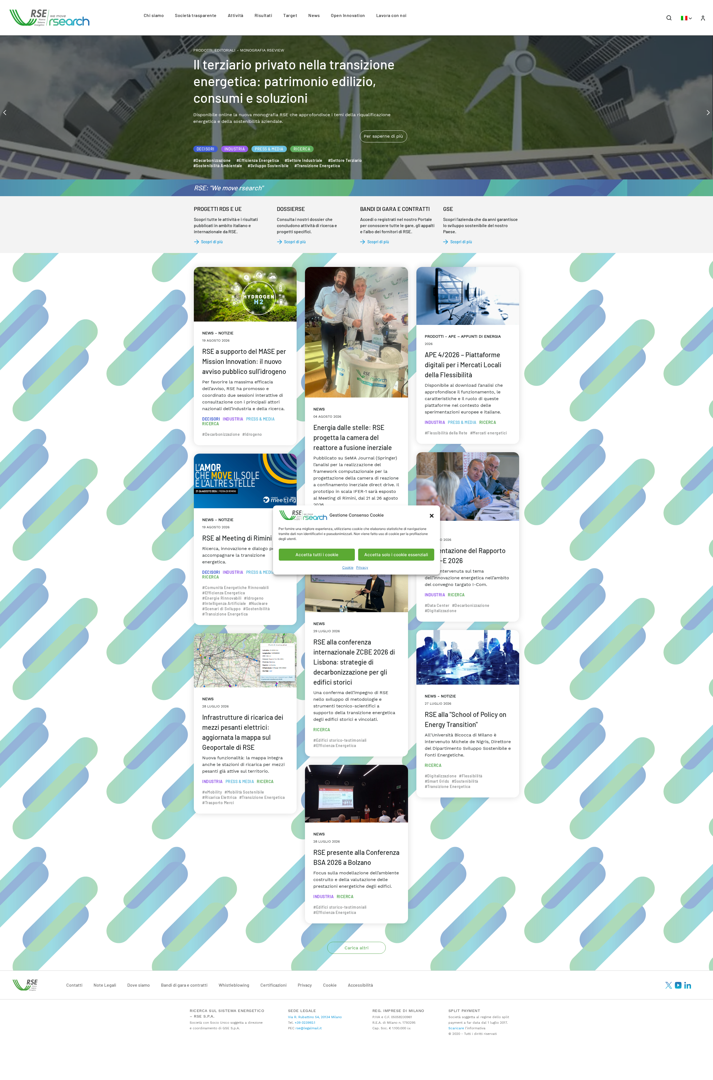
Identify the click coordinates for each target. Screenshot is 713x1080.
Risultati (263, 15)
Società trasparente (196, 15)
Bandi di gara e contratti (184, 984)
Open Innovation (348, 15)
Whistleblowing (234, 984)
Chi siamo (154, 15)
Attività (235, 15)
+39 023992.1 (304, 1023)
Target (290, 15)
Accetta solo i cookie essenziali (396, 554)
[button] (431, 515)
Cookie (347, 567)
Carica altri (356, 947)
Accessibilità (360, 984)
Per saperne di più (383, 112)
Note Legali (105, 984)
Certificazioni (273, 984)
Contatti (74, 984)
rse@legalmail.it (308, 1028)
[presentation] (4, 112)
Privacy (362, 567)
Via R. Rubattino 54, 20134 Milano (315, 1017)
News (314, 15)
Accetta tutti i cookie (317, 554)
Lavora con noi (391, 15)
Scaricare (456, 1028)
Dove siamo (138, 984)
